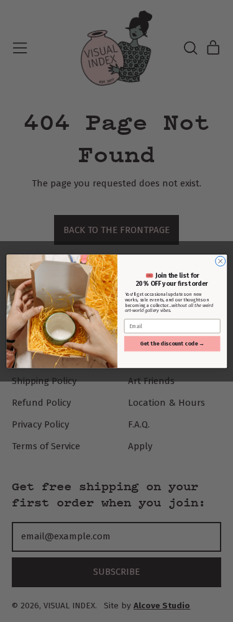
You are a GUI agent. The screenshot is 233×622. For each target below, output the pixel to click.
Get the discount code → (172, 343)
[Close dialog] (220, 261)
